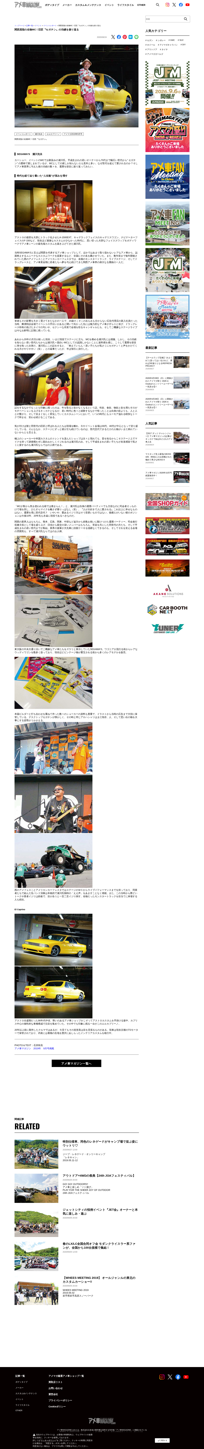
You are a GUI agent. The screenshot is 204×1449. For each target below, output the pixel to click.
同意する (162, 1440)
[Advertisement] (76, 1089)
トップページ (19, 25)
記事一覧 (29, 25)
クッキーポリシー (48, 1440)
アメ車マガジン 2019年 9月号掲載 (34, 1048)
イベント (38, 25)
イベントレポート (50, 25)
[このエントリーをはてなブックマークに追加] (131, 37)
